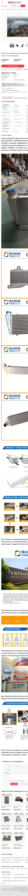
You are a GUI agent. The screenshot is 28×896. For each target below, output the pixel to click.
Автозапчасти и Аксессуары (11, 9)
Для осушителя (16, 862)
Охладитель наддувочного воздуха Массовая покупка (13, 880)
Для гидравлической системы (19, 859)
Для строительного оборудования (7, 857)
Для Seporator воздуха (6, 859)
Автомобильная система (19, 874)
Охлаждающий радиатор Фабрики (20, 877)
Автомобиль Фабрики (6, 874)
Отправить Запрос (13, 66)
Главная (2, 9)
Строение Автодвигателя (22, 9)
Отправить (14, 784)
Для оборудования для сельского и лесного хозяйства (7, 862)
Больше (3, 883)
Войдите (4, 92)
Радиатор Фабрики (6, 877)
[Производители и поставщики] (14, 2)
